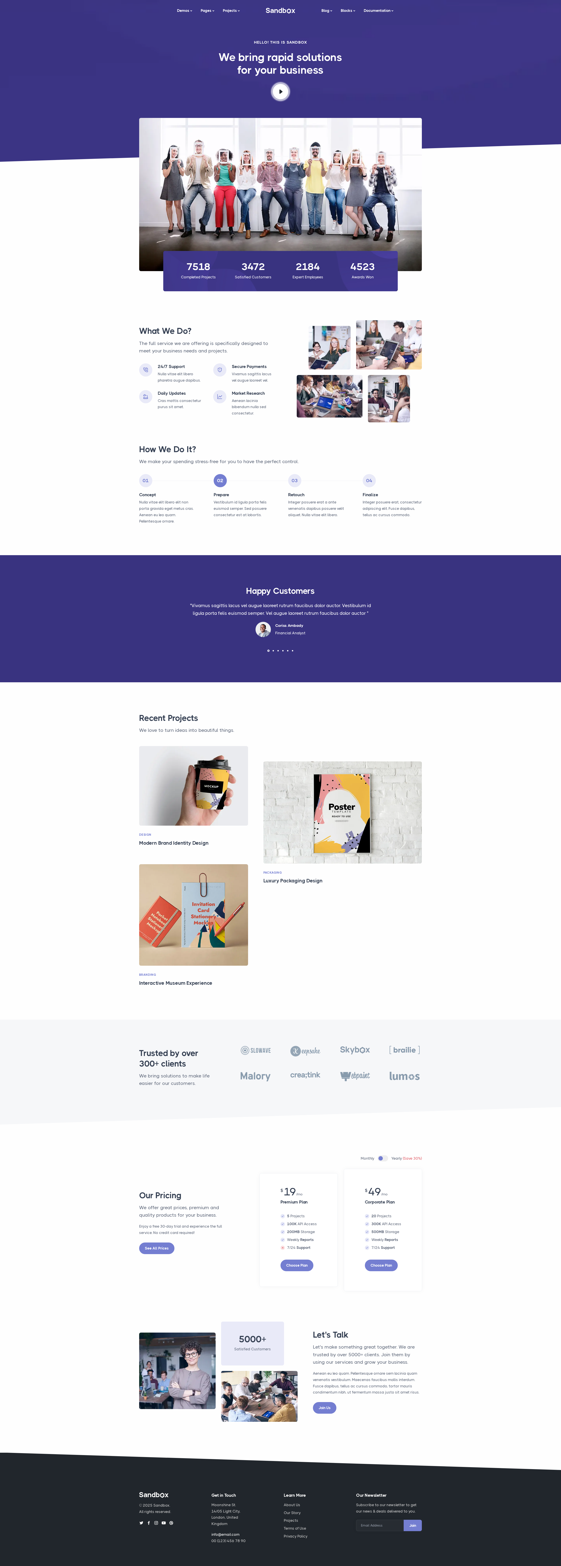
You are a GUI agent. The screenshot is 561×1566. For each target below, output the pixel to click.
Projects (230, 10)
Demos (183, 10)
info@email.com (225, 1534)
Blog (325, 10)
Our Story (292, 1513)
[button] (268, 651)
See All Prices (157, 1248)
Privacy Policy (295, 1536)
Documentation (377, 10)
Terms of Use (295, 1528)
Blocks (346, 10)
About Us (292, 1505)
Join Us (325, 1408)
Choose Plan (297, 1265)
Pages (206, 10)
